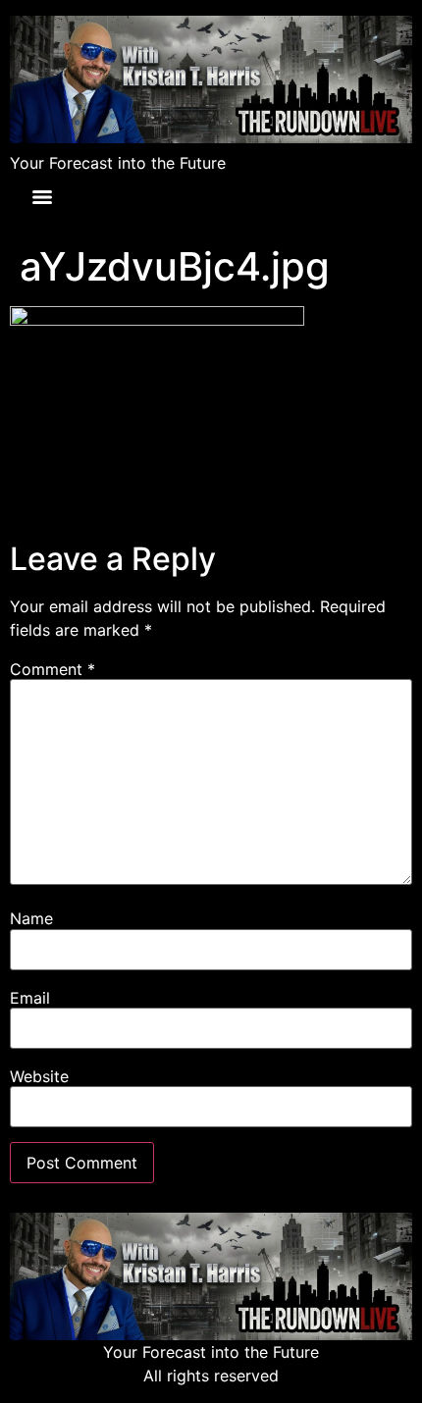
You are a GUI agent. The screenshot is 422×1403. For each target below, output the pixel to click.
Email (30, 998)
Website (39, 1076)
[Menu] (42, 197)
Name (31, 918)
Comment (52, 669)
